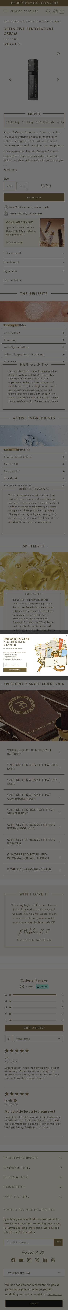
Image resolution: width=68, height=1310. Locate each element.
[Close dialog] (66, 635)
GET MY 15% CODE (15, 669)
